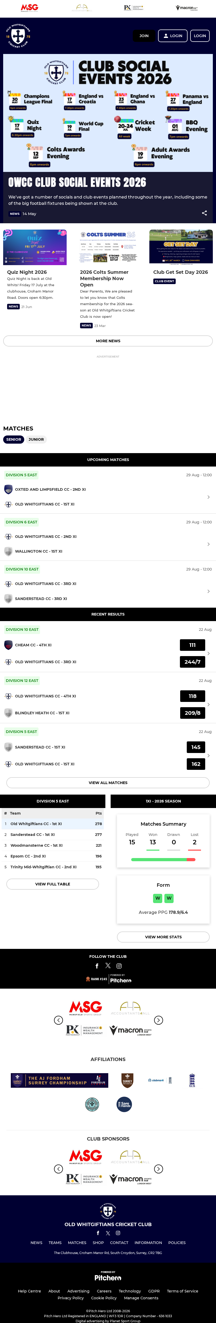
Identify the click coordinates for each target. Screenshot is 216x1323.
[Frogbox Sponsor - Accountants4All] (82, 8)
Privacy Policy (71, 1298)
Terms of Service (182, 1291)
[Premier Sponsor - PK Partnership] (134, 8)
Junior (36, 439)
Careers (104, 1291)
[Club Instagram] (119, 967)
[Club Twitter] (108, 967)
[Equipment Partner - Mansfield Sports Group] (29, 8)
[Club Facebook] (97, 967)
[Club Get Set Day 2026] (181, 247)
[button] (204, 214)
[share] (204, 213)
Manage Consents (141, 1298)
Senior (13, 439)
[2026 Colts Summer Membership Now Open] (108, 247)
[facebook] (98, 1233)
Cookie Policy (104, 1298)
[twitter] (108, 1234)
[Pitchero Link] (120, 981)
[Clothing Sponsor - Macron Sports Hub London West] (187, 8)
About (54, 1291)
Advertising (78, 1291)
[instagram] (118, 1233)
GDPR (154, 1291)
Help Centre (29, 1291)
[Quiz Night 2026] (35, 247)
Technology (130, 1291)
